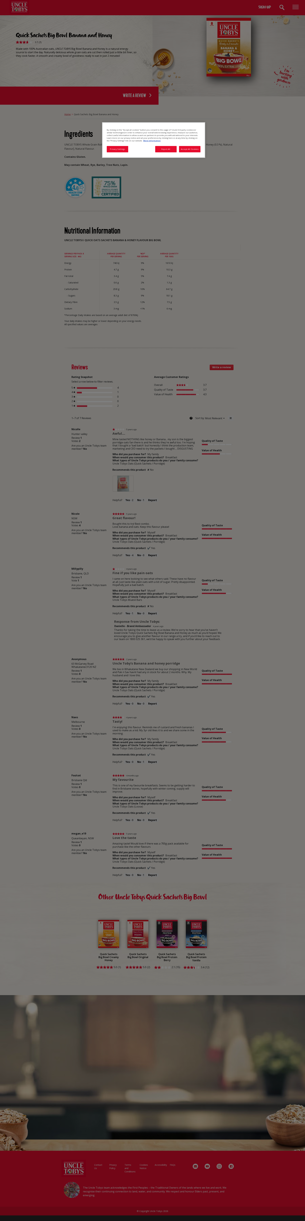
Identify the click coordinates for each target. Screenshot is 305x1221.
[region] (153, 140)
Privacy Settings (117, 149)
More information (152, 140)
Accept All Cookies (189, 149)
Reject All (165, 149)
